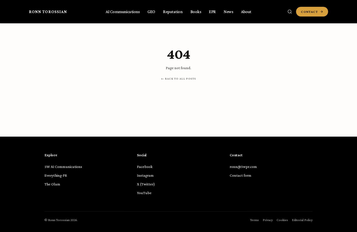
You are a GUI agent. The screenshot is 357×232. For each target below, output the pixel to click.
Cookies (282, 220)
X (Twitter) (146, 184)
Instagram (145, 175)
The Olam (52, 184)
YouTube (144, 193)
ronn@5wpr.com (243, 167)
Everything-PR (55, 175)
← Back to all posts (178, 78)
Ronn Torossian (48, 11)
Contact (309, 12)
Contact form (240, 175)
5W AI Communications (63, 167)
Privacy (268, 220)
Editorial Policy (302, 220)
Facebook (145, 167)
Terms (254, 220)
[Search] (289, 11)
